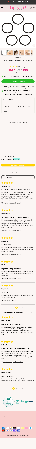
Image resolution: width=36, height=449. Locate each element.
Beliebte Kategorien (9, 421)
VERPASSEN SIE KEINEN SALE (11, 425)
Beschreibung (8, 99)
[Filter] (3, 177)
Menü (3, 416)
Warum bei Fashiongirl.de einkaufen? (17, 106)
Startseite (17, 57)
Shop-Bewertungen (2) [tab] (26, 172)
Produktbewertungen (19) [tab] (10, 172)
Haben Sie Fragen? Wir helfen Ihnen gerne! (16, 110)
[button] (13, 67)
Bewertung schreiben (18, 165)
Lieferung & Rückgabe (11, 103)
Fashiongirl (5, 412)
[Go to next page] (22, 308)
